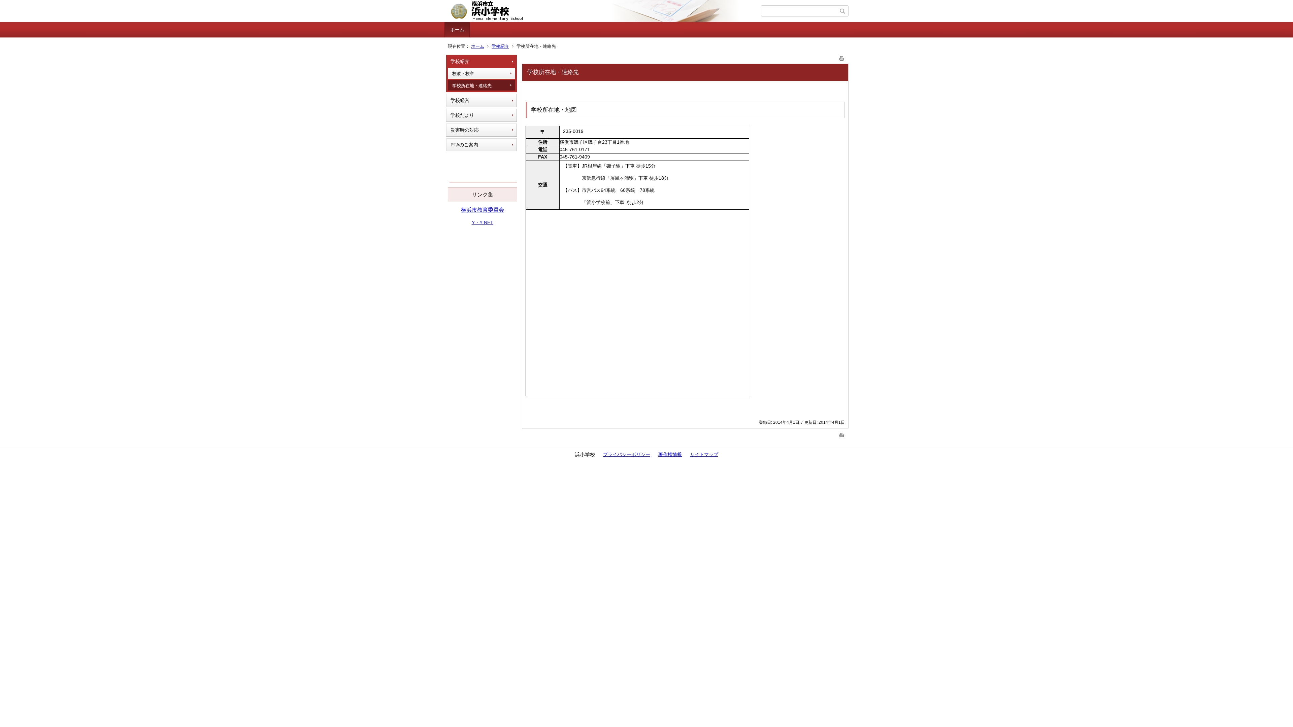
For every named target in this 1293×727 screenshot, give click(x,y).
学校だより (462, 115)
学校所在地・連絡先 (472, 85)
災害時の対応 (465, 130)
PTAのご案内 (464, 144)
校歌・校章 (463, 73)
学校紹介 (500, 46)
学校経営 (460, 100)
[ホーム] (603, 11)
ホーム (457, 29)
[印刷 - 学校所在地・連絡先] (841, 57)
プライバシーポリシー (626, 454)
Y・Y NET (482, 222)
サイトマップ (704, 454)
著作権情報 (670, 454)
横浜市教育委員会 (482, 210)
